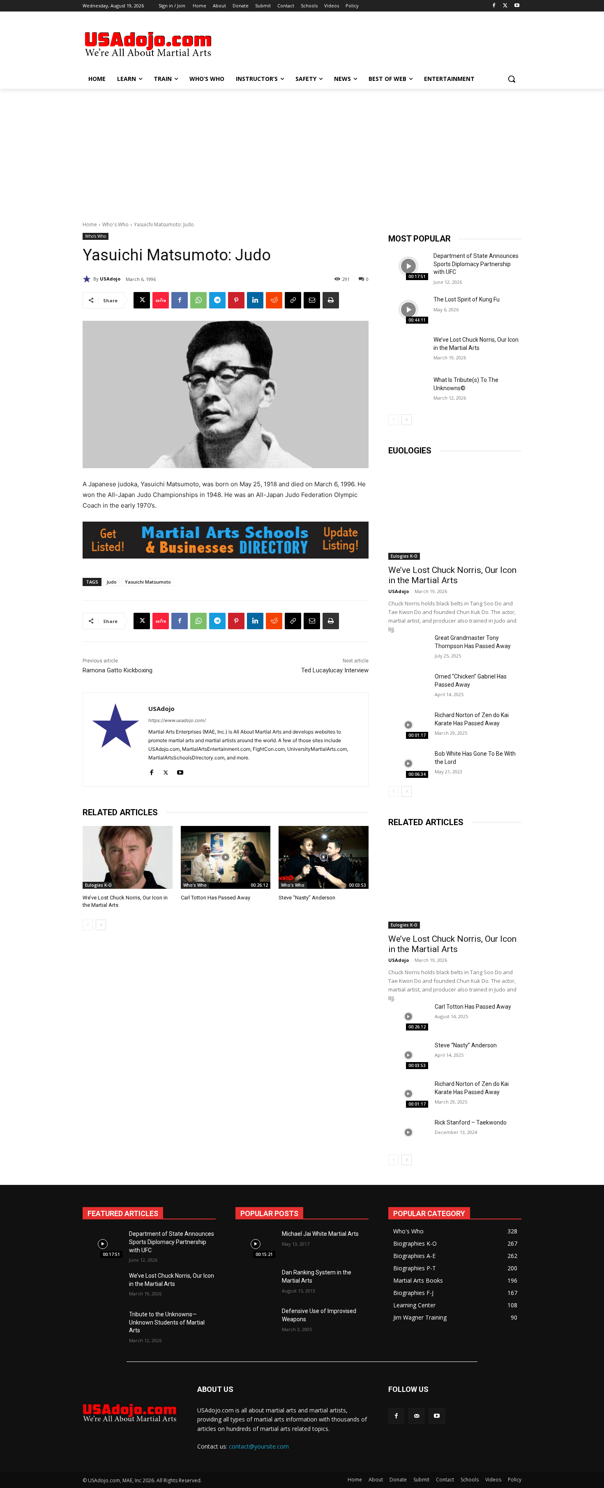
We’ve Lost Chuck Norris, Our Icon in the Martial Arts (452, 575)
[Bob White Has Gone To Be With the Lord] (408, 763)
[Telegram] (217, 300)
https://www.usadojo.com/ (177, 720)
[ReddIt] (274, 300)
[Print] (331, 300)
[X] (505, 6)
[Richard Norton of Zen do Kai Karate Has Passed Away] (408, 725)
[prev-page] (88, 925)
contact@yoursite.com (259, 1446)
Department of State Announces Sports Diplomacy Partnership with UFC (476, 264)
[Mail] (416, 1416)
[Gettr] (160, 300)
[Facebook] (494, 6)
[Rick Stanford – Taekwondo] (408, 1132)
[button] (511, 79)
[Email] (312, 300)
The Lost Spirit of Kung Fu (466, 299)
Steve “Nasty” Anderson (307, 898)
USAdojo (110, 279)
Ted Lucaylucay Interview (335, 670)
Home (90, 224)
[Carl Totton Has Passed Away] (226, 857)
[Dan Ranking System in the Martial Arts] (255, 1283)
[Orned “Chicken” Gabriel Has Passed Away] (408, 686)
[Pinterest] (236, 300)
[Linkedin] (255, 300)
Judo (111, 582)
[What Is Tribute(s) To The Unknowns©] (408, 390)
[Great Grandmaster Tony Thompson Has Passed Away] (408, 648)
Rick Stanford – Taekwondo (471, 1122)
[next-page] (101, 925)
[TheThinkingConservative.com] (148, 44)
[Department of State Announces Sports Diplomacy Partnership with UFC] (408, 266)
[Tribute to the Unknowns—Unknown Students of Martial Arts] (102, 1325)
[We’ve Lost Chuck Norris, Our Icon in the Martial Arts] (128, 857)
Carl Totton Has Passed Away (215, 898)
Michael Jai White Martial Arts (320, 1233)
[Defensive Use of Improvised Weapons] (255, 1321)
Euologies (409, 450)
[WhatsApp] (198, 300)
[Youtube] (516, 6)
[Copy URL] (293, 300)
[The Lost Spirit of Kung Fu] (408, 310)
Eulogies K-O (98, 885)
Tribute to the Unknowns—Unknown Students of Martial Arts (167, 1322)
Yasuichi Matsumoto (148, 582)
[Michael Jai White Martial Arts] (255, 1244)
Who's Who (115, 224)
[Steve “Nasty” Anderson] (324, 857)
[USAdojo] (88, 279)
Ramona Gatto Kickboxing (117, 670)
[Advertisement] (363, 43)
